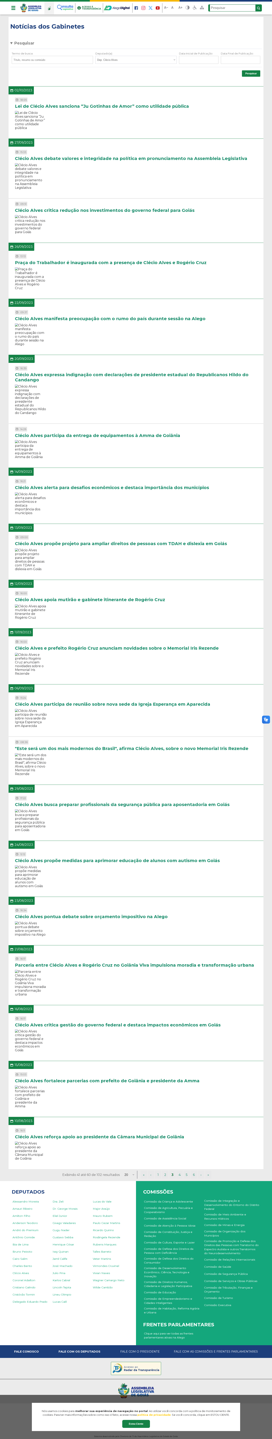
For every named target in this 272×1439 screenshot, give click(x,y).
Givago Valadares (64, 1223)
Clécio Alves (21, 1273)
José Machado (62, 1265)
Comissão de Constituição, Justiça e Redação (168, 1233)
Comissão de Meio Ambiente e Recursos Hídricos (225, 1216)
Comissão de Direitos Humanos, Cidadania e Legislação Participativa (168, 1284)
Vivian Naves (101, 1273)
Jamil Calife (60, 1258)
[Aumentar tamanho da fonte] (180, 8)
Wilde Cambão (103, 1287)
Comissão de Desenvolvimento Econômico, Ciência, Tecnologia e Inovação (166, 1272)
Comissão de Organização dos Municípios (224, 1233)
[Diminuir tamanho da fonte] (166, 8)
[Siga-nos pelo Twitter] (150, 8)
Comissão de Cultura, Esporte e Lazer (169, 1242)
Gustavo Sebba (63, 1237)
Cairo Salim (20, 1258)
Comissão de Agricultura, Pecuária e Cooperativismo (168, 1209)
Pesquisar (24, 43)
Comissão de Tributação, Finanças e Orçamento (228, 1289)
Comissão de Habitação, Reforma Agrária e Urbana (171, 1310)
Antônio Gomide (24, 1237)
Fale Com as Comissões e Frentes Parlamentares (216, 1351)
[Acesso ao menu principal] (13, 8)
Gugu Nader (61, 1230)
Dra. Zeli (58, 1201)
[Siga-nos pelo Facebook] (136, 8)
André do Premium (25, 1230)
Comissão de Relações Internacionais (229, 1259)
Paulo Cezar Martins (106, 1223)
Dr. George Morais (65, 1208)
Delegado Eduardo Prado (30, 1301)
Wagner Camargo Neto (108, 1280)
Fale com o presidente (140, 1351)
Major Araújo (101, 1208)
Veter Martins (102, 1258)
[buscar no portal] (258, 8)
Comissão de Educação (160, 1292)
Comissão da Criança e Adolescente (168, 1201)
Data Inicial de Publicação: (196, 53)
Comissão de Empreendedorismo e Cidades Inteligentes (168, 1300)
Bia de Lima (20, 1244)
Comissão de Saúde (217, 1266)
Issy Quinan (60, 1251)
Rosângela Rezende (106, 1237)
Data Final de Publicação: (237, 53)
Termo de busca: (22, 53)
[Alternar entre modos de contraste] (187, 8)
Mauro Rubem (103, 1215)
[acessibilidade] (195, 8)
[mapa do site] (202, 8)
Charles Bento (22, 1265)
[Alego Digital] (118, 8)
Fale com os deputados (79, 1351)
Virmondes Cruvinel (106, 1265)
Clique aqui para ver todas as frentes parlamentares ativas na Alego (168, 1335)
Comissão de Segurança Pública (226, 1273)
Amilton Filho (21, 1215)
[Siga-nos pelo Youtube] (157, 8)
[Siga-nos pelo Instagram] (143, 8)
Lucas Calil (60, 1301)
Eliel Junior (60, 1215)
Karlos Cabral (61, 1280)
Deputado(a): (104, 53)
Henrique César (63, 1244)
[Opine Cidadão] (49, 8)
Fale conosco (26, 1351)
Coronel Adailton (24, 1280)
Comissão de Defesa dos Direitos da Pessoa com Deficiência (168, 1250)
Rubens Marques (104, 1244)
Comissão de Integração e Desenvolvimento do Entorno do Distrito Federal (231, 1204)
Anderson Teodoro (25, 1223)
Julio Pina (59, 1273)
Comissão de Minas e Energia (224, 1225)
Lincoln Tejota (62, 1287)
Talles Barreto (102, 1251)
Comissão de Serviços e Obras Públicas (230, 1281)
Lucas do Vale (102, 1201)
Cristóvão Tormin (24, 1294)
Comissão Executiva (217, 1305)
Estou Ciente (136, 1424)
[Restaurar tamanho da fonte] (173, 8)
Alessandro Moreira (26, 1201)
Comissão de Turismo (218, 1297)
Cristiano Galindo (24, 1287)
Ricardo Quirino (103, 1230)
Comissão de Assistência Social (165, 1218)
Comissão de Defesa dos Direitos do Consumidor (169, 1260)
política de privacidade (154, 1414)
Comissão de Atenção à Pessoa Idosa (169, 1225)
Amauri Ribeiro (22, 1208)
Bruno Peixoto (22, 1251)
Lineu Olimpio (62, 1294)
